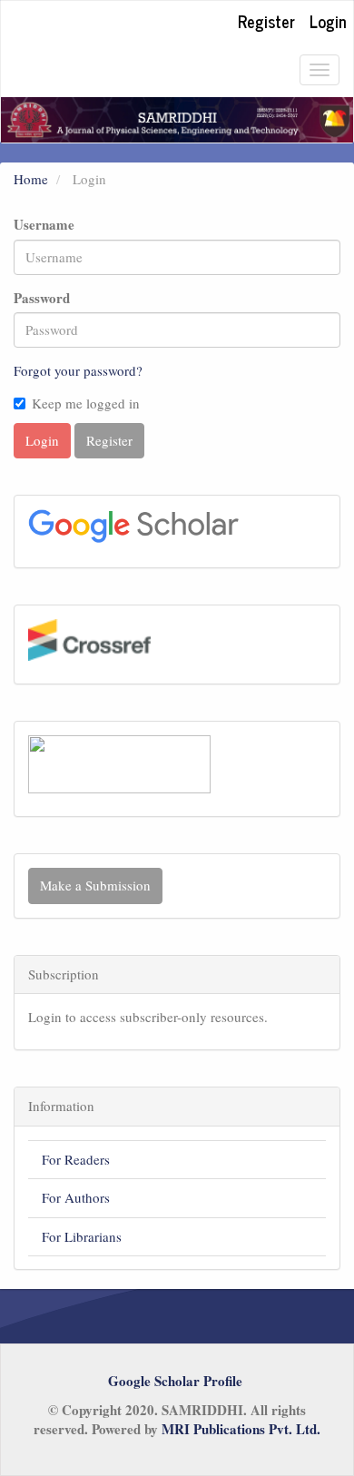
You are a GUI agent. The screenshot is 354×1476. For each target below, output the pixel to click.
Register (266, 20)
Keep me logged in (86, 403)
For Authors (76, 1197)
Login (328, 20)
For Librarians (82, 1236)
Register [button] (109, 440)
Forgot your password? (78, 370)
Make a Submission (95, 885)
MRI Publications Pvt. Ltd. (241, 1429)
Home (31, 179)
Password (42, 298)
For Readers (76, 1159)
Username (44, 224)
